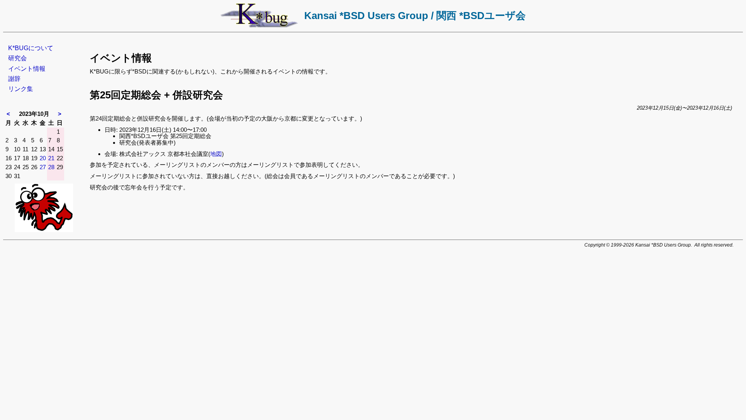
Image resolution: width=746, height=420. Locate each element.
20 (43, 158)
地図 (216, 153)
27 (43, 167)
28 (51, 167)
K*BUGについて (30, 48)
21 (51, 158)
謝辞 (14, 78)
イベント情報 (26, 68)
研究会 (17, 58)
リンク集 (20, 89)
